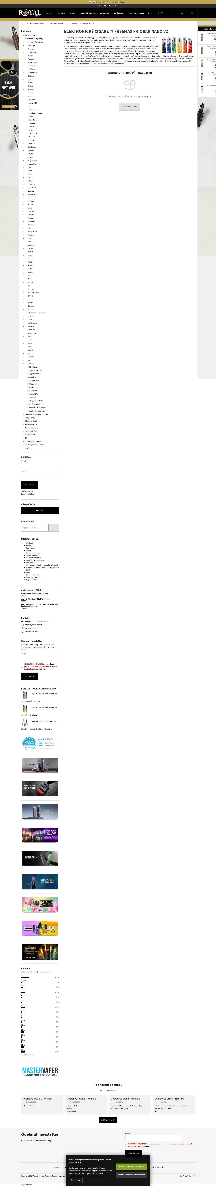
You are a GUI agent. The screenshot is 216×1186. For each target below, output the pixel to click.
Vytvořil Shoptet (189, 1176)
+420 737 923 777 (31, 628)
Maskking (31, 221)
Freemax (31, 99)
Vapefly (31, 326)
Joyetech (31, 184)
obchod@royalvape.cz (33, 625)
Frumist (31, 140)
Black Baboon (33, 62)
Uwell (30, 319)
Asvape (31, 59)
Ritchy (30, 282)
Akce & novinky (30, 35)
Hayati (30, 154)
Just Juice (32, 187)
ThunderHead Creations (37, 313)
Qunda (30, 272)
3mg (22, 990)
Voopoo (31, 353)
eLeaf (30, 83)
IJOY (30, 167)
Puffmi (30, 269)
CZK (161, 13)
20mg (23, 1050)
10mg (23, 1020)
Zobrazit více (108, 1120)
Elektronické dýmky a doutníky (36, 414)
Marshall (31, 218)
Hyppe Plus (32, 164)
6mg (22, 1005)
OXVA (30, 255)
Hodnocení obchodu (33, 577)
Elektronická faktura (33, 575)
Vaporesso (32, 333)
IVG (29, 177)
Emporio (31, 89)
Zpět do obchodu (129, 107)
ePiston (31, 96)
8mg (22, 1010)
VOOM (30, 350)
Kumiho (31, 201)
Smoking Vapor (33, 292)
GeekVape (32, 147)
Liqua (30, 208)
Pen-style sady (33, 380)
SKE (29, 286)
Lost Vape (32, 215)
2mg (22, 985)
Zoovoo (31, 363)
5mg (22, 1000)
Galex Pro (32, 123)
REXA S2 (32, 137)
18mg (23, 1045)
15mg (23, 1035)
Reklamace (30, 562)
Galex (31, 116)
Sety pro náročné (34, 374)
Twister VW (33, 133)
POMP (30, 262)
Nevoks (31, 235)
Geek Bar (31, 143)
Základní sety (32, 367)
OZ (29, 258)
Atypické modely (33, 387)
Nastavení (75, 1180)
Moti (29, 228)
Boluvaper (32, 66)
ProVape (31, 265)
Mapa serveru (31, 580)
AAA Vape (31, 45)
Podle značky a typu (35, 42)
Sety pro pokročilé (34, 370)
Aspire (30, 55)
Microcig (31, 225)
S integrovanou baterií (35, 401)
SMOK (30, 296)
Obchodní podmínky (33, 558)
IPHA (30, 174)
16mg (23, 1040)
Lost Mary (31, 211)
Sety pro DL (31, 397)
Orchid (30, 248)
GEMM (31, 130)
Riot (29, 279)
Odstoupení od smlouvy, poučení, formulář (42, 565)
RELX (30, 275)
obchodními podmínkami (159, 1144)
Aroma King (32, 52)
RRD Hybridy (32, 390)
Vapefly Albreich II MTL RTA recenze (35, 599)
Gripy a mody (30, 418)
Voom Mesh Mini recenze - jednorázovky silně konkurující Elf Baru (39, 605)
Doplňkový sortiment (33, 441)
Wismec (31, 357)
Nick (29, 238)
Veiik (30, 340)
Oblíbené (29, 543)
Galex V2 (32, 127)
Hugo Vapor (32, 160)
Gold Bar (31, 150)
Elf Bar (30, 86)
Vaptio (30, 336)
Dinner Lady (32, 72)
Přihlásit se (30, 485)
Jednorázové (32, 377)
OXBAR (30, 252)
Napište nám (31, 548)
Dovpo (30, 79)
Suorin (30, 309)
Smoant (31, 289)
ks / (40, 510)
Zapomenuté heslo (28, 494)
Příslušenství (30, 434)
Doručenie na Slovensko (35, 560)
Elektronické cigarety (34, 39)
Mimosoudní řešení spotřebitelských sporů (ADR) (42, 568)
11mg (23, 1025)
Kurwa (30, 204)
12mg (23, 1030)
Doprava (29, 550)
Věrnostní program (33, 553)
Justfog (31, 191)
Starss (30, 302)
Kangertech (32, 194)
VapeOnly (31, 330)
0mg (22, 975)
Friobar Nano (33, 110)
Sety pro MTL (32, 394)
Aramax (31, 49)
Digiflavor (31, 69)
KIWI (29, 198)
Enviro (30, 93)
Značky (27, 448)
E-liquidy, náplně (31, 421)
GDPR (28, 572)
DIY (26, 438)
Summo (31, 306)
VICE (29, 346)
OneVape (31, 245)
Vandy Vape (32, 323)
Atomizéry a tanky (32, 428)
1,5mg (23, 980)
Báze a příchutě (31, 424)
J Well (30, 181)
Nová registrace (27, 491)
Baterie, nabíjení (31, 431)
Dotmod (31, 76)
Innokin (30, 170)
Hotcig (30, 157)
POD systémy (32, 384)
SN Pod (31, 299)
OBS (29, 242)
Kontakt (29, 545)
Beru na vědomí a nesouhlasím (131, 1174)
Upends (31, 316)
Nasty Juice (32, 231)
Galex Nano (33, 120)
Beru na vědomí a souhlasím (131, 1166)
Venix (30, 343)
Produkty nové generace (34, 445)
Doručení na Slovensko (155, 1167)
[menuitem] (50, 13)
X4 (29, 360)
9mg (22, 1015)
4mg (22, 995)
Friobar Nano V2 (35, 113)
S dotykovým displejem (36, 411)
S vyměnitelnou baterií (35, 404)
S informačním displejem (36, 407)
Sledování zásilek (32, 555)
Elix (30, 106)
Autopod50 (33, 103)
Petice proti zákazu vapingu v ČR (34, 594)
